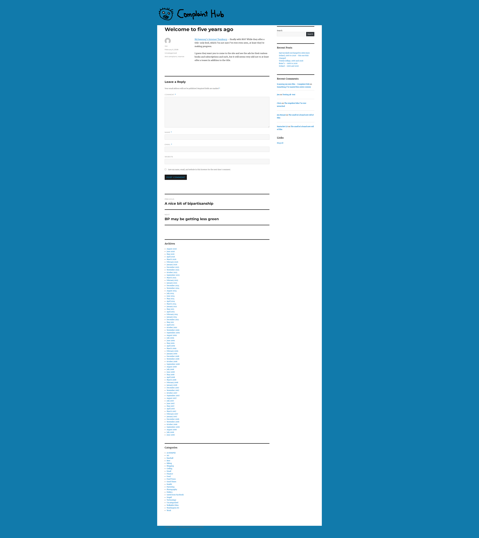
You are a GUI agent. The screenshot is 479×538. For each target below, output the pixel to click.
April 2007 (171, 409)
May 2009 (171, 343)
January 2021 (172, 306)
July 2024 (170, 293)
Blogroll (280, 143)
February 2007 (172, 414)
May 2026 (171, 254)
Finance (170, 474)
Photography (172, 489)
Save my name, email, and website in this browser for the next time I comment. (199, 170)
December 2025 (173, 267)
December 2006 (173, 419)
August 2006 (172, 430)
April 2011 (170, 325)
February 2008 (172, 382)
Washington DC (173, 508)
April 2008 (171, 377)
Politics (170, 492)
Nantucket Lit (282, 126)
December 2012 (173, 320)
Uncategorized (171, 53)
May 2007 (170, 406)
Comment (170, 95)
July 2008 (170, 369)
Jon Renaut (281, 115)
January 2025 (172, 283)
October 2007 (172, 393)
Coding (169, 469)
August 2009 (172, 335)
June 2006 (171, 435)
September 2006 (173, 427)
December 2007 (173, 388)
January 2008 (172, 385)
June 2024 (171, 296)
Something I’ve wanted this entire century (294, 87)
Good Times (171, 482)
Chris (279, 103)
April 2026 (171, 257)
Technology (171, 500)
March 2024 (171, 304)
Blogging (170, 466)
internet (181, 57)
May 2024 (170, 299)
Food (169, 476)
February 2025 (172, 280)
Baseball (170, 458)
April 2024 (171, 301)
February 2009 (172, 351)
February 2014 (172, 314)
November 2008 (173, 359)
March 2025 (171, 278)
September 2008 (173, 364)
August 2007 (172, 398)
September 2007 (173, 396)
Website (169, 157)
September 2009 (173, 333)
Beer (168, 461)
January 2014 (172, 317)
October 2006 (172, 424)
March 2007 (171, 411)
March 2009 (171, 348)
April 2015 (171, 312)
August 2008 (172, 367)
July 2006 (170, 432)
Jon (166, 46)
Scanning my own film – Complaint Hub (293, 84)
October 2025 (172, 272)
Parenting (171, 487)
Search (279, 31)
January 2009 (172, 354)
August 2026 (172, 249)
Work (169, 510)
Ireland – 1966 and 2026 (289, 66)
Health (169, 484)
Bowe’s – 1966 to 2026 (288, 63)
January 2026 (172, 265)
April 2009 (171, 346)
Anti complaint (171, 57)
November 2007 (173, 390)
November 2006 (173, 422)
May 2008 (170, 375)
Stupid (169, 497)
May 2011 (170, 322)
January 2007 (172, 417)
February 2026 (172, 262)
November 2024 (173, 288)
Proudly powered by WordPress (191, 527)
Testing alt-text (289, 95)
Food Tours (171, 479)
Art (168, 455)
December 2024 (173, 286)
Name (168, 132)
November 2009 (173, 330)
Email (168, 144)
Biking (169, 463)
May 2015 (170, 309)
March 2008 (171, 380)
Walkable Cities (173, 505)
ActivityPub (171, 453)
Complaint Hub (171, 527)
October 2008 (172, 361)
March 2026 (171, 259)
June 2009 (171, 341)
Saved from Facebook (175, 495)
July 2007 (170, 401)
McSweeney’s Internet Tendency (211, 39)
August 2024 (172, 291)
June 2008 (171, 372)
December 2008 (173, 356)
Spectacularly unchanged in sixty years (294, 53)
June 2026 (171, 251)
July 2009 (170, 338)
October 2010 (172, 327)
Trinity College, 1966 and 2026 (291, 61)
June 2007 (171, 403)
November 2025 (173, 270)
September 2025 (173, 275)
